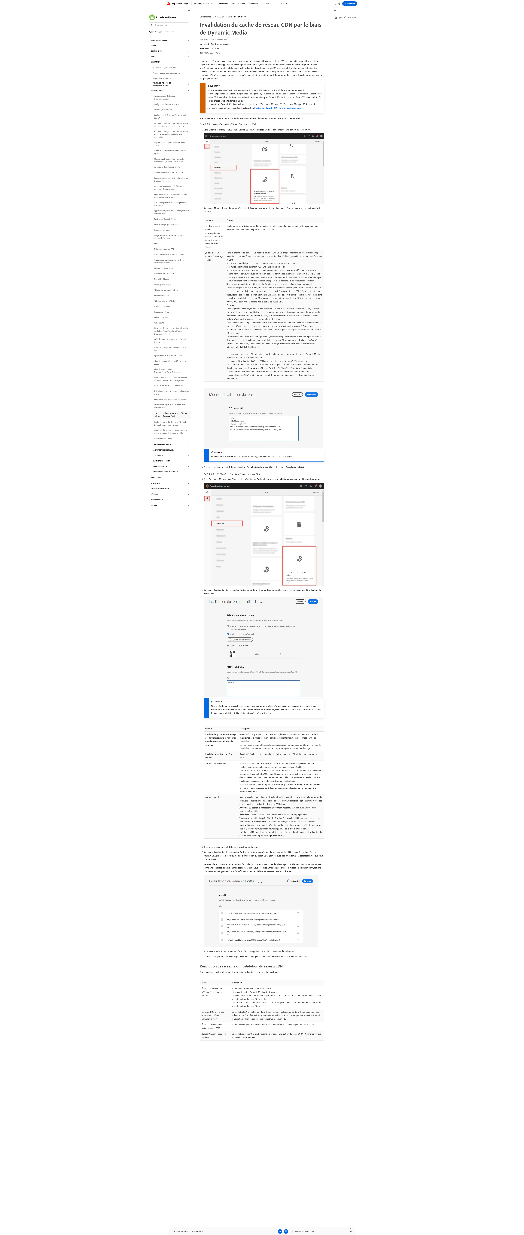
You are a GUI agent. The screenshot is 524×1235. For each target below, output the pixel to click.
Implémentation (157, 500)
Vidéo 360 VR (159, 323)
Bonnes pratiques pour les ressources (166, 73)
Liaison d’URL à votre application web (168, 386)
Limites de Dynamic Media (164, 273)
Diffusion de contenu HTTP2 (164, 249)
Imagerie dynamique (162, 230)
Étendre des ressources (162, 445)
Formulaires (156, 478)
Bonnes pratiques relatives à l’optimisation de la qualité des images (171, 179)
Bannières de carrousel (162, 306)
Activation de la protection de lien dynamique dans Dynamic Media (171, 261)
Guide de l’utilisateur (237, 16)
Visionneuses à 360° (161, 295)
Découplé (154, 494)
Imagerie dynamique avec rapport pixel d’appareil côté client (169, 236)
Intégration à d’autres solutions (165, 472)
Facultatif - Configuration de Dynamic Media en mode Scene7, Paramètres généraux (171, 124)
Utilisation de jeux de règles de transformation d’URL (171, 392)
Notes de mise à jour (159, 40)
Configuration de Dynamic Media (166, 104)
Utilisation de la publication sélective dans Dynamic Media (169, 406)
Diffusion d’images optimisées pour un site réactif (170, 348)
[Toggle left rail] (189, 10)
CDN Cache (214, 48)
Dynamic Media (157, 91)
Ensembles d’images (162, 279)
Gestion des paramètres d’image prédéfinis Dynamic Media (170, 204)
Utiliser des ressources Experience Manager (162, 84)
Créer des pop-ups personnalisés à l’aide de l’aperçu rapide (170, 340)
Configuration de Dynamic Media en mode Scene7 (170, 116)
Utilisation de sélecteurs (163, 438)
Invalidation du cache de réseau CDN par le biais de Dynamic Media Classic (170, 423)
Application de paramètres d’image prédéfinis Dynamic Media (171, 212)
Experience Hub (156, 51)
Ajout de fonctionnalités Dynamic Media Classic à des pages (167, 370)
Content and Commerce (160, 489)
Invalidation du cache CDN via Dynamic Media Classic (278, 107)
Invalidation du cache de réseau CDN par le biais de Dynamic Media (170, 414)
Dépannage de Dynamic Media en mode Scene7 (169, 144)
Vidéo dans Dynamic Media (164, 301)
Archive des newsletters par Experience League (164, 97)
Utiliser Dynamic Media (163, 110)
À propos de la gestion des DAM (164, 67)
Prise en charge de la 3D (163, 268)
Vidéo (156, 243)
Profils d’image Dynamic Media (166, 224)
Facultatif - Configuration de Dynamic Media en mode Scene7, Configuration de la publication (171, 134)
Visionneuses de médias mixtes (166, 290)
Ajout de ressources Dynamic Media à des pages (170, 362)
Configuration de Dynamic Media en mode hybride (170, 152)
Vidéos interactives (161, 317)
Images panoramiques (162, 284)
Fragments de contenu (161, 461)
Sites (153, 56)
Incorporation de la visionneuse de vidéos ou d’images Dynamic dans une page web (170, 379)
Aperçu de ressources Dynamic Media (168, 355)
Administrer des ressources (163, 450)
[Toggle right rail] (335, 10)
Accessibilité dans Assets (162, 78)
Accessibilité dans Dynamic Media (167, 167)
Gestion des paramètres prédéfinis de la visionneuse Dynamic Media (169, 187)
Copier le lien (351, 18)
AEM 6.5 (220, 16)
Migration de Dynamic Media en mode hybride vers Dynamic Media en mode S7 (169, 160)
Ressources (155, 62)
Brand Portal (158, 455)
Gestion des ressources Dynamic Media (169, 172)
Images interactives (161, 312)
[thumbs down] (286, 1231)
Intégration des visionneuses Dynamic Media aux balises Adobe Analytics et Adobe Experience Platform (171, 331)
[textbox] (169, 24)
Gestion (154, 505)
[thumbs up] (280, 1231)
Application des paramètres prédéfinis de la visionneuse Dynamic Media (170, 195)
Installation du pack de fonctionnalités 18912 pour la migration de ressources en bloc (170, 431)
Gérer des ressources (161, 466)
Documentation (207, 16)
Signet (340, 18)
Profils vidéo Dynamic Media (165, 219)
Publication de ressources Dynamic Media (170, 399)
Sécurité (154, 46)
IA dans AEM (155, 483)
